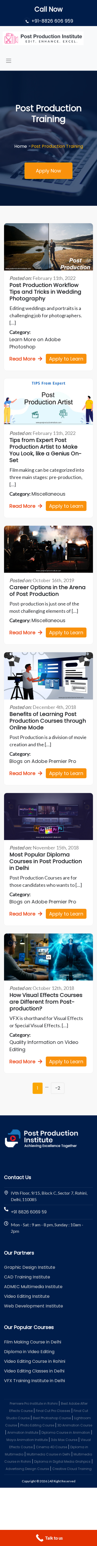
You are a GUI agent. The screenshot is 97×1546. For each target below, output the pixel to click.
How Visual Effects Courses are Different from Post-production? (45, 1002)
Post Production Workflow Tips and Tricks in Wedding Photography (45, 292)
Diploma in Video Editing (29, 1352)
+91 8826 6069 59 (29, 1212)
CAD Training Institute (27, 1277)
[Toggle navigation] (8, 61)
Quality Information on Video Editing (43, 1046)
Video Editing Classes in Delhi (34, 1371)
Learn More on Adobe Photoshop (35, 343)
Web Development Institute (33, 1306)
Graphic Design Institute (29, 1267)
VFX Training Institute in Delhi (34, 1381)
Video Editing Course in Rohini (34, 1361)
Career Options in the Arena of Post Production (47, 590)
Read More (22, 358)
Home (20, 146)
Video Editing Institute (27, 1296)
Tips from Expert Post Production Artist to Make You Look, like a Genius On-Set (45, 450)
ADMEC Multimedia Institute (33, 1287)
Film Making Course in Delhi (32, 1342)
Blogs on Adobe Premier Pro (42, 761)
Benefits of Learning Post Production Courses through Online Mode (47, 721)
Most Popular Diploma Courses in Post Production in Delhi (45, 861)
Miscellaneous (48, 494)
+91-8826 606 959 (52, 21)
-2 (57, 1088)
